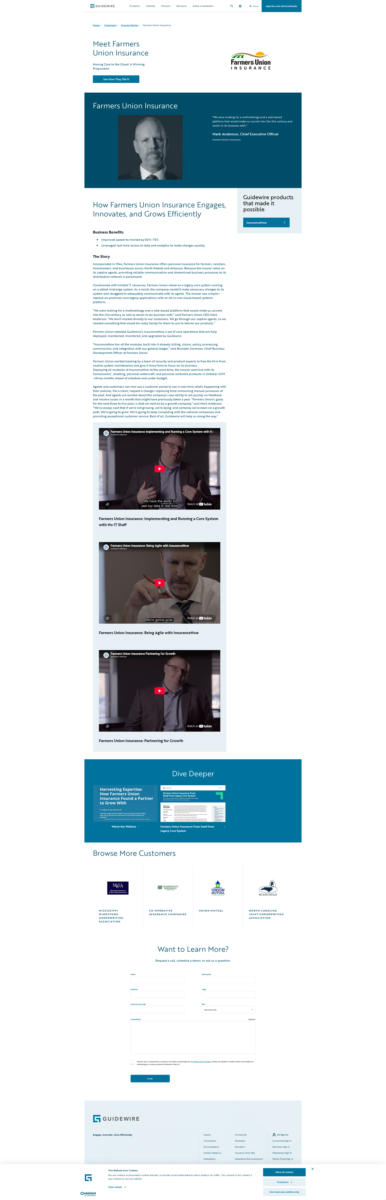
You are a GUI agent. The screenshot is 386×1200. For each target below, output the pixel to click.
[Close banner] (313, 1169)
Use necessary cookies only (284, 1192)
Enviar (150, 1078)
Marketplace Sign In (282, 1152)
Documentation (211, 1146)
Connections (210, 1140)
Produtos (135, 6)
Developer (240, 1140)
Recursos (182, 6)
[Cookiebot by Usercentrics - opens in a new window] (88, 1194)
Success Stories (129, 25)
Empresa (134, 989)
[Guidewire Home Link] (116, 1118)
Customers (110, 25)
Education (240, 1146)
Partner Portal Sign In (282, 1158)
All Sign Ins (282, 1134)
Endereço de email (138, 1004)
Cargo (204, 989)
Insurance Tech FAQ (245, 1152)
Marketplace (210, 1158)
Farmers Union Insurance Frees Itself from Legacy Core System (187, 829)
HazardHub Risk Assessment (249, 1158)
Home (96, 25)
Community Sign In (281, 1140)
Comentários (136, 1019)
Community (241, 1134)
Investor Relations (212, 1152)
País (203, 1004)
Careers (207, 1134)
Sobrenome (206, 974)
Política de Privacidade (202, 1061)
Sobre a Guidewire (203, 6)
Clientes (150, 6)
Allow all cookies (284, 1172)
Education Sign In (281, 1146)
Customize (282, 1182)
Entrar (256, 6)
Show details (115, 1187)
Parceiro (166, 6)
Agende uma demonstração (281, 6)
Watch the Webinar (124, 826)
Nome (133, 974)
